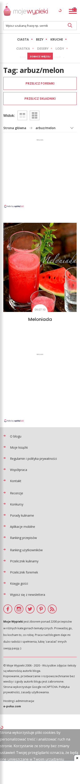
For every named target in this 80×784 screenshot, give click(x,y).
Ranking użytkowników (26, 550)
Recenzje (16, 493)
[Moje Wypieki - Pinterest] (41, 609)
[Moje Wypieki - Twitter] (30, 609)
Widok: (9, 115)
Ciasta (23, 39)
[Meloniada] (40, 267)
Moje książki (19, 447)
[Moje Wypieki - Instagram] (18, 609)
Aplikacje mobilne (22, 526)
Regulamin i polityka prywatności (33, 458)
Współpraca (18, 470)
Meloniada (40, 319)
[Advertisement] (40, 173)
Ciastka (23, 48)
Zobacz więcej (40, 56)
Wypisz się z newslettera (27, 594)
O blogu (15, 436)
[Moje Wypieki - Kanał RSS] (52, 609)
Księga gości (19, 583)
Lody (60, 48)
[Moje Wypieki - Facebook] (7, 609)
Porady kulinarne (22, 515)
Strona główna (14, 128)
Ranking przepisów (23, 538)
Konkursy (16, 504)
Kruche (56, 39)
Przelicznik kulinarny (24, 561)
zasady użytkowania (35, 692)
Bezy (39, 39)
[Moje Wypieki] (25, 10)
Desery (42, 48)
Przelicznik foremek (24, 572)
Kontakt (15, 481)
